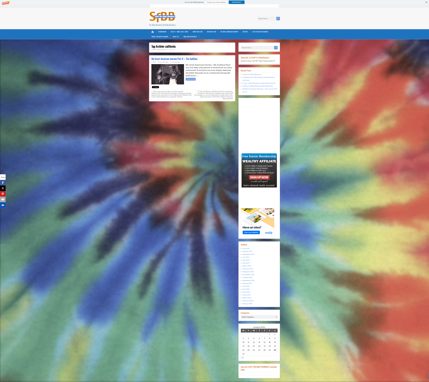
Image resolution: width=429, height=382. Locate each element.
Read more (191, 79)
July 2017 (246, 257)
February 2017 (248, 269)
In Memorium (162, 31)
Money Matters (198, 31)
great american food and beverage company (168, 92)
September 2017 (248, 254)
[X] (3, 188)
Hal (154, 62)
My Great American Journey (229, 31)
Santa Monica (162, 97)
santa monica (206, 97)
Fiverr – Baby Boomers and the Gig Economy (259, 83)
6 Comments (175, 62)
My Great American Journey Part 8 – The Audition (174, 59)
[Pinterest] (3, 194)
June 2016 (246, 289)
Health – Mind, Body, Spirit (179, 31)
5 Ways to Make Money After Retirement (258, 86)
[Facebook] (3, 182)
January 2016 (247, 303)
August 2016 (247, 283)
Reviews (245, 31)
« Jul (242, 357)
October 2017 (247, 251)
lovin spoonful (212, 95)
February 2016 (248, 301)
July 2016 (246, 286)
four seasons (227, 91)
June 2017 (246, 260)
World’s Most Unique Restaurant (223, 98)
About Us (176, 36)
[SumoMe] (3, 205)
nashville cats (226, 95)
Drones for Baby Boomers (252, 74)
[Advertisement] (247, 137)
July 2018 (246, 248)
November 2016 (248, 274)
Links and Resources (190, 36)
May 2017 (246, 263)
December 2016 (248, 272)
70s (200, 91)
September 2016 (248, 280)
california (215, 91)
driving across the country (166, 91)
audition (207, 91)
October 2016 (247, 277)
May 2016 (246, 292)
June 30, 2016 (163, 62)
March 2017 (247, 266)
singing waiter (176, 97)
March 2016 (247, 298)
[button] (214, 2)
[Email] (3, 199)
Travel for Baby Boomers (159, 36)
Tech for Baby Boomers (260, 31)
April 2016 (247, 295)
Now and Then (211, 31)
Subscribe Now (236, 2)
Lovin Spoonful (175, 95)
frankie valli (203, 93)
